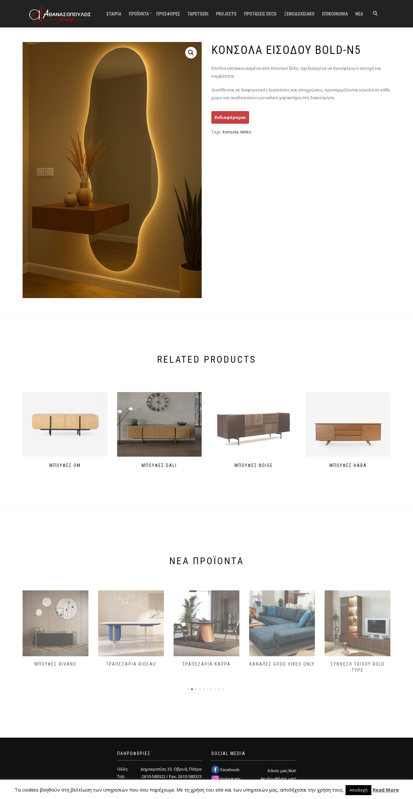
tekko (245, 132)
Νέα (359, 13)
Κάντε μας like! (282, 770)
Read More (386, 789)
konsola (230, 132)
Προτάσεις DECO (260, 13)
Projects (226, 13)
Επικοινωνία (335, 13)
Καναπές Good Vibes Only (282, 664)
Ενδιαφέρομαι (230, 117)
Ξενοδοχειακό (299, 13)
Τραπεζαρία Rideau (131, 664)
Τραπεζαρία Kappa (206, 664)
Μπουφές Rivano (55, 664)
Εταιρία (113, 13)
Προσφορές (168, 13)
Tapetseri (197, 13)
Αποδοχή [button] (358, 790)
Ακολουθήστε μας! (278, 779)
